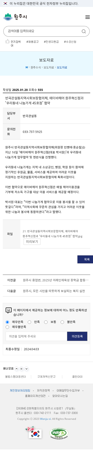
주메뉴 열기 (87, 17)
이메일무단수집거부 (68, 390)
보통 (53, 322)
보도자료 (49, 67)
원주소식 (35, 67)
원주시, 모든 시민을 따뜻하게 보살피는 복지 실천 (54, 291)
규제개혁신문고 (46, 376)
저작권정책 (43, 390)
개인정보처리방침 (20, 390)
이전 (16, 369)
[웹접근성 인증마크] (59, 433)
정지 (21, 369)
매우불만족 (19, 327)
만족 (37, 322)
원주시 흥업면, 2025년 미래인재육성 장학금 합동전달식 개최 (55, 280)
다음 (26, 369)
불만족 (71, 322)
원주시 (15, 16)
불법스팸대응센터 (15, 376)
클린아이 (77, 376)
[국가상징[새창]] (34, 433)
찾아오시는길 (60, 396)
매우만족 (17, 322)
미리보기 (32, 241)
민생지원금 (52, 41)
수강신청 (71, 41)
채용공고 (33, 41)
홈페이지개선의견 (35, 396)
